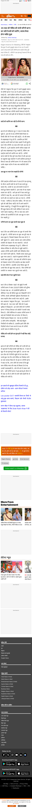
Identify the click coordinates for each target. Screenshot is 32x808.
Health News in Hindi (7, 696)
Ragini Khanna (6, 459)
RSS (25, 786)
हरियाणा (3, 737)
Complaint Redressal (16, 786)
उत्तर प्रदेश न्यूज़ (4, 715)
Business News (5, 689)
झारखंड (3, 745)
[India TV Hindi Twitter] (24, 0)
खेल (25, 20)
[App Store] (23, 764)
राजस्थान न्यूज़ (4, 730)
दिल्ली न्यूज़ (3, 718)
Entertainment (24, 459)
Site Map (5, 783)
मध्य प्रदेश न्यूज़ (4, 725)
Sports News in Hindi (7, 684)
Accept (11, 806)
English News (5, 658)
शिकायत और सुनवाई (5, 653)
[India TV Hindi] (10, 16)
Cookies (4, 800)
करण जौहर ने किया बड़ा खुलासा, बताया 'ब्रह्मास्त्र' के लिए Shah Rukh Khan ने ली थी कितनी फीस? (15, 408)
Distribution (16, 788)
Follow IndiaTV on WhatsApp (14, 468)
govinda (15, 459)
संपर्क (2, 646)
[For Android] (8, 773)
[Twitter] (8, 755)
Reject (22, 806)
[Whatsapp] (27, 84)
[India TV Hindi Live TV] (29, 16)
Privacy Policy (24, 783)
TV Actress (5, 463)
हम (1, 648)
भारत (10, 20)
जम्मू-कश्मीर (3, 742)
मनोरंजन (20, 20)
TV (21, 451)
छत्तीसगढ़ (3, 740)
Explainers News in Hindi (8, 693)
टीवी (15, 24)
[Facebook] (4, 755)
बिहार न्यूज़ (3, 723)
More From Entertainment (9, 503)
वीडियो (6, 20)
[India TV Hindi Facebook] (23, 0)
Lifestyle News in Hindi (7, 698)
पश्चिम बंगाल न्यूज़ (5, 720)
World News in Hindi (6, 679)
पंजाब (2, 735)
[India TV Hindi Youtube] (26, 0)
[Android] (21, 0)
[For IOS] (23, 773)
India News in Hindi (6, 676)
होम (1, 20)
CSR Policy (5, 786)
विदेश (15, 20)
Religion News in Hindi (7, 691)
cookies (16, 803)
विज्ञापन (2, 650)
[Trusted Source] (14, 83)
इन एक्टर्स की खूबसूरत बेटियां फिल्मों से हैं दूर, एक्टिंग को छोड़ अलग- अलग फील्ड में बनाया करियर (14, 388)
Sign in (29, 0)
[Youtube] (16, 755)
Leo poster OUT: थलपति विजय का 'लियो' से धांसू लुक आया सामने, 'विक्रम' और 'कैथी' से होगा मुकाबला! (16, 398)
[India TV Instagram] (12, 755)
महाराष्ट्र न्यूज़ (4, 728)
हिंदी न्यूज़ (10, 448)
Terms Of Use (14, 783)
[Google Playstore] (8, 764)
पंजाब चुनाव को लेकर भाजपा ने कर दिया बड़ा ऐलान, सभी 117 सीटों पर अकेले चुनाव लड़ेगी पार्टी (11, 577)
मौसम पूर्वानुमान (4, 667)
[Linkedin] (21, 755)
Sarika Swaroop (12, 37)
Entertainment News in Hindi (9, 681)
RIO (29, 786)
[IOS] (19, 0)
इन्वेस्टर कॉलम (4, 655)
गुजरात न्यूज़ (3, 732)
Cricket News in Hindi (7, 686)
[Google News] (5, 83)
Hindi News (4, 24)
